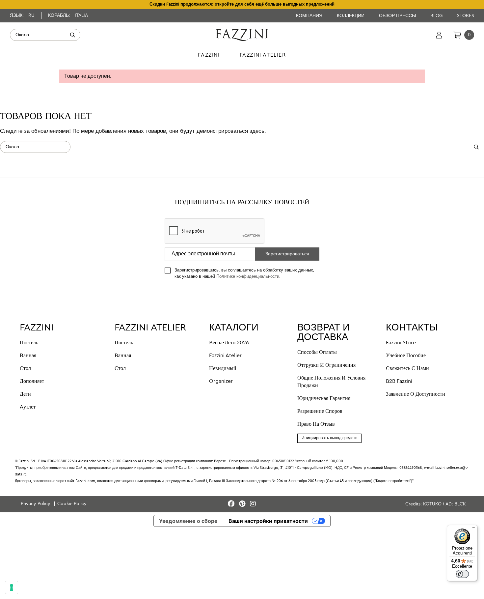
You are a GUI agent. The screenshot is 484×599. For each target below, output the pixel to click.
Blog (437, 16)
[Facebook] (232, 504)
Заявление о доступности (415, 394)
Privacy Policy (36, 503)
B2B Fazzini (399, 381)
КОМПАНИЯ (310, 16)
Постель (29, 343)
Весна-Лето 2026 (229, 343)
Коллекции (351, 16)
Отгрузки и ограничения (326, 365)
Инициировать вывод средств (329, 438)
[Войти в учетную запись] (439, 35)
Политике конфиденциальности (247, 276)
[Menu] (473, 529)
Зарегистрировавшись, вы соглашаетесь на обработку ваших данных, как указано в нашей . (244, 273)
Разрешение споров (319, 411)
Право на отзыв (316, 424)
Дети (25, 394)
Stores (465, 16)
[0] (457, 35)
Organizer (221, 381)
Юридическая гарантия (323, 398)
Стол (25, 368)
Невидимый (222, 368)
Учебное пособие (406, 355)
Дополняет (32, 381)
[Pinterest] (243, 504)
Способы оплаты (317, 352)
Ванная (28, 355)
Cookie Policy (72, 503)
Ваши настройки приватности (268, 521)
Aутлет (28, 407)
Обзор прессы (398, 16)
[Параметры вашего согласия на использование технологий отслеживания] (11, 587)
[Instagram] (253, 504)
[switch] (462, 574)
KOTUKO (432, 504)
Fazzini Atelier (225, 355)
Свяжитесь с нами (407, 368)
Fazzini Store (401, 343)
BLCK (460, 504)
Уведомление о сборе (188, 521)
